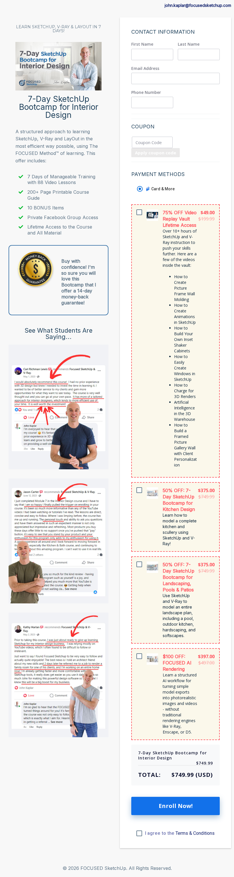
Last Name (188, 44)
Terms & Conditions (195, 833)
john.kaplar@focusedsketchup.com (198, 5)
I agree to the (180, 833)
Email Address (145, 68)
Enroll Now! (176, 806)
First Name (142, 44)
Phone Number (146, 92)
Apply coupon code (155, 152)
